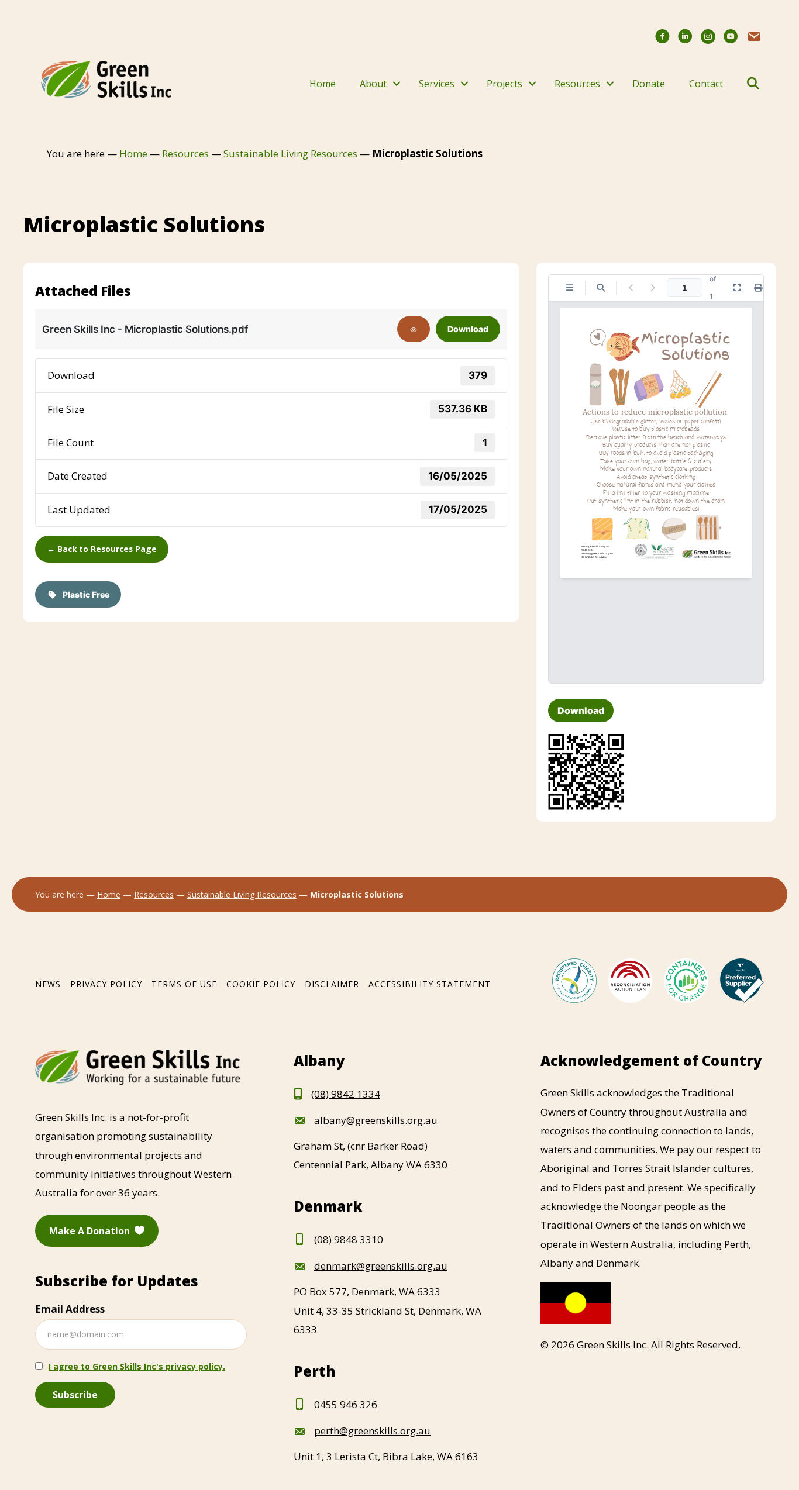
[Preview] (413, 329)
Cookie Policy (260, 983)
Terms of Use (184, 983)
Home (322, 83)
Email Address (70, 1309)
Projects (504, 83)
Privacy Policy (106, 983)
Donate (648, 83)
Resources (577, 83)
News (48, 983)
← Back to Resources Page (102, 548)
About (373, 83)
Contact (706, 83)
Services (436, 83)
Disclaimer (332, 983)
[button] (397, 83)
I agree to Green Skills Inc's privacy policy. (137, 1366)
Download (467, 329)
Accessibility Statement (429, 983)
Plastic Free (83, 594)
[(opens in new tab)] (574, 980)
